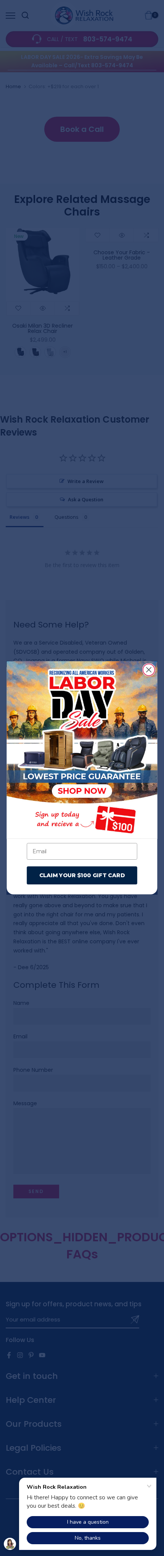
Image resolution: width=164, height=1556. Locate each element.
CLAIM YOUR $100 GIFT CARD (82, 875)
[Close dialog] (149, 670)
